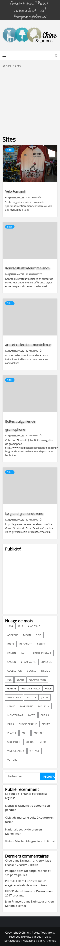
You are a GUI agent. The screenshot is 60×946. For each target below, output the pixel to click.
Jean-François (16, 197)
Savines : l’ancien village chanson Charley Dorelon (28, 863)
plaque (11, 733)
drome (45, 670)
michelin (43, 706)
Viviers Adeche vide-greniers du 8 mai (30, 841)
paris (10, 724)
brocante (25, 644)
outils (44, 715)
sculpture (14, 742)
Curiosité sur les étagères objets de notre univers (26, 883)
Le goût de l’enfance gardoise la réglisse (26, 796)
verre (43, 742)
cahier (41, 644)
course (31, 670)
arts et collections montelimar (28, 344)
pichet (46, 724)
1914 (10, 626)
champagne (28, 661)
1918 (20, 626)
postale (39, 733)
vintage (34, 750)
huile (48, 688)
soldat (30, 742)
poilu (25, 733)
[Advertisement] (30, 100)
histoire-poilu (30, 688)
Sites (9, 149)
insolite (31, 697)
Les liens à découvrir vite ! (30, 9)
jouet (44, 697)
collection (14, 670)
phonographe (28, 724)
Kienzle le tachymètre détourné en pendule (27, 808)
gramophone (37, 679)
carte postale (42, 653)
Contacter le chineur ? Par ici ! (29, 2)
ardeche (12, 635)
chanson (46, 661)
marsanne (26, 706)
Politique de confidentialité (30, 15)
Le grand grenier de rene (24, 513)
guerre (11, 688)
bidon (27, 635)
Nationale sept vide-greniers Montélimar (23, 831)
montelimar (15, 715)
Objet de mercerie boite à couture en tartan (29, 820)
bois (38, 635)
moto (32, 715)
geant (20, 679)
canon (11, 653)
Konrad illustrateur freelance (27, 268)
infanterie (14, 697)
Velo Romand (15, 191)
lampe (11, 706)
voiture (12, 759)
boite (10, 644)
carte (24, 653)
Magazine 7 (30, 940)
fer (9, 679)
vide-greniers (15, 750)
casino (11, 661)
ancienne (34, 626)
